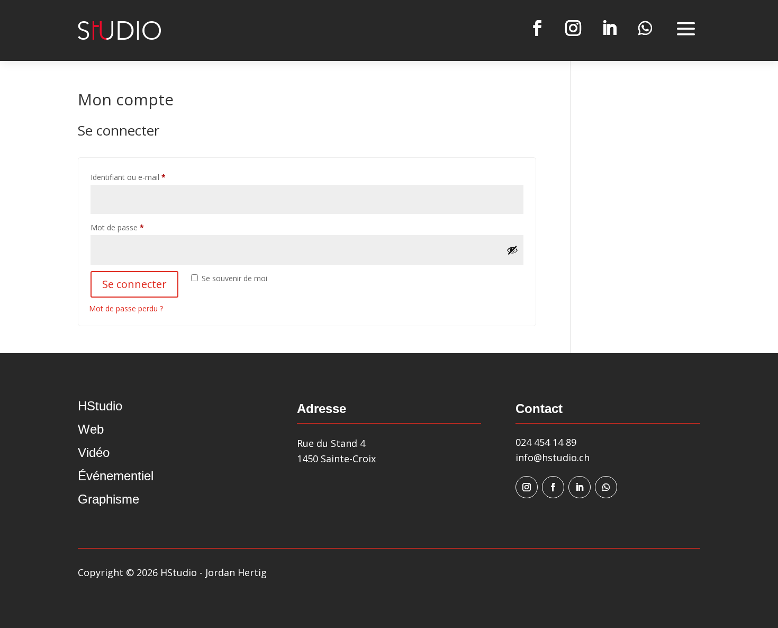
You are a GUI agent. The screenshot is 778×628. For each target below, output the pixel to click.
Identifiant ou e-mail (147, 177)
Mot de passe (136, 227)
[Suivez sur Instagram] (573, 28)
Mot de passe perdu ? (126, 308)
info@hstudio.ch (552, 457)
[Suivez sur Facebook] (537, 28)
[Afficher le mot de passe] (512, 250)
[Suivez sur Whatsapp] (645, 28)
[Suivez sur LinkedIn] (609, 28)
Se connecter (134, 284)
